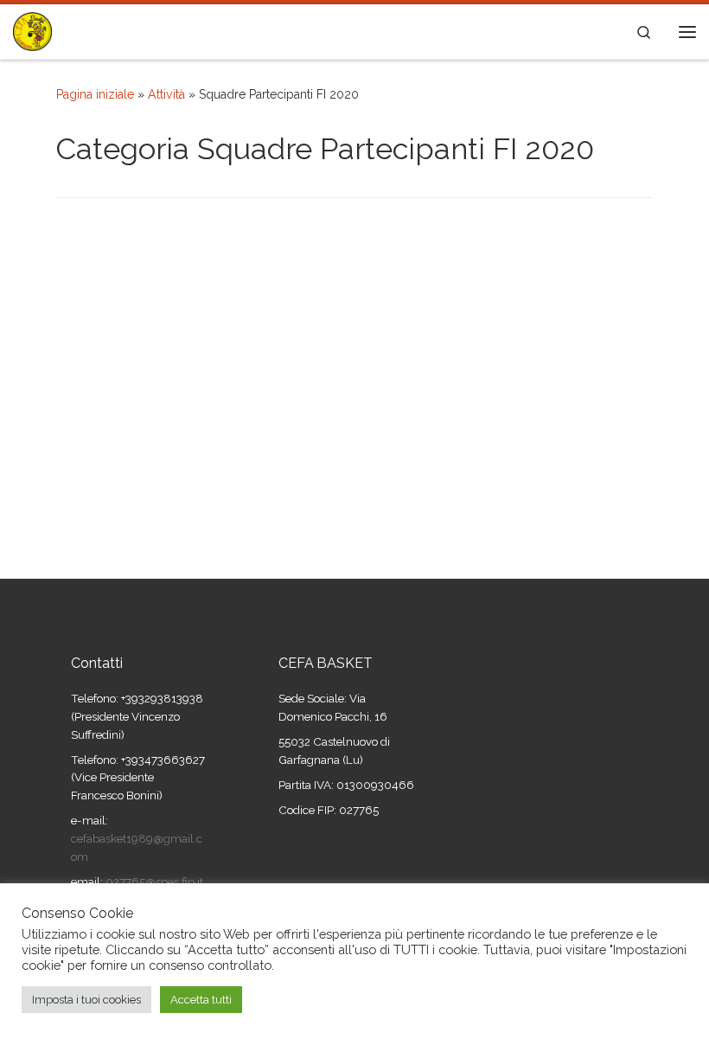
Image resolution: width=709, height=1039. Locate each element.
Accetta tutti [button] (201, 999)
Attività (166, 94)
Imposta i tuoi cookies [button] (86, 999)
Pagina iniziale (95, 94)
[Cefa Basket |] (32, 29)
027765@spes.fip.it (153, 881)
